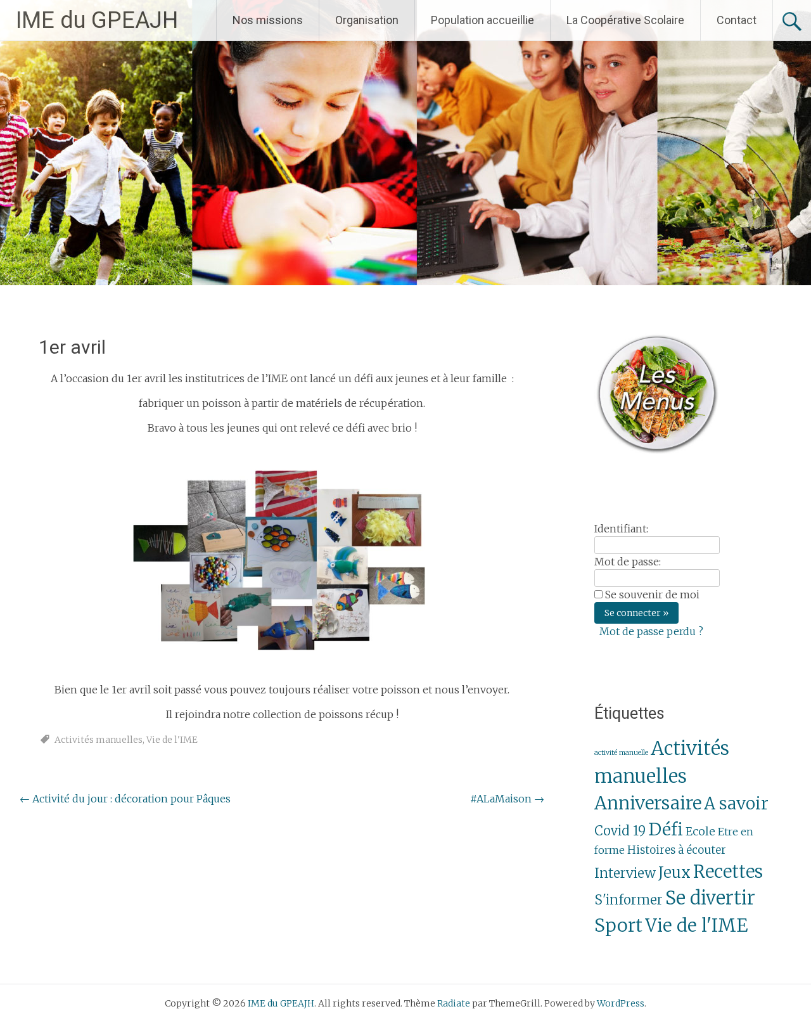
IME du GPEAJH (97, 20)
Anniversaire (647, 803)
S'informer (628, 900)
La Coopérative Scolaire (625, 20)
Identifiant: (621, 528)
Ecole (700, 832)
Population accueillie (482, 20)
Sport (618, 925)
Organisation (367, 20)
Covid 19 (620, 831)
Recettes (728, 871)
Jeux (674, 872)
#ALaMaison (507, 798)
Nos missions (268, 20)
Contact (737, 20)
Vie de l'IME (172, 739)
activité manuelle (621, 753)
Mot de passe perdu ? (651, 631)
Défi (665, 829)
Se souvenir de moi (652, 594)
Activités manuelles (98, 739)
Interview (625, 873)
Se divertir (710, 898)
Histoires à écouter (676, 850)
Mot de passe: (627, 561)
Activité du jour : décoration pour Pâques (125, 798)
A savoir (736, 803)
